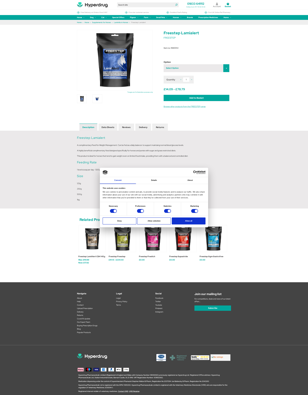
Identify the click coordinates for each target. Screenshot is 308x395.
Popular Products (84, 332)
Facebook (159, 298)
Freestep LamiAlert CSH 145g (91, 256)
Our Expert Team (83, 322)
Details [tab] (154, 180)
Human (176, 17)
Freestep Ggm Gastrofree (211, 256)
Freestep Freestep (117, 256)
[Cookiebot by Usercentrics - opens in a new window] (194, 172)
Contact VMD (123, 391)
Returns (160, 127)
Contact (80, 305)
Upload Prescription (85, 308)
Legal (118, 298)
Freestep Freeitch (147, 256)
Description (88, 127)
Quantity (170, 79)
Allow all (188, 221)
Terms (118, 305)
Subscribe (212, 308)
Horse (79, 17)
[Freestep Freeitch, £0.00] (152, 238)
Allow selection (154, 221)
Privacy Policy (121, 301)
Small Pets (160, 17)
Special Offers (118, 17)
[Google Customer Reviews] (220, 357)
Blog (79, 329)
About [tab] (190, 180)
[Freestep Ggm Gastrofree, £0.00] (213, 238)
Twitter (158, 301)
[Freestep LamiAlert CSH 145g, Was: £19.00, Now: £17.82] (92, 238)
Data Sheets (108, 127)
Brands (190, 17)
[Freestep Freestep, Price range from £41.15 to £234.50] (122, 238)
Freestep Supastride (178, 256)
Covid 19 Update (83, 319)
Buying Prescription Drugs (87, 325)
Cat (102, 17)
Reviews (126, 127)
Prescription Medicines (208, 17)
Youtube (158, 305)
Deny (119, 221)
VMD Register (134, 391)
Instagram (159, 312)
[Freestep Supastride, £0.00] (183, 238)
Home (226, 17)
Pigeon (133, 17)
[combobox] (148, 4)
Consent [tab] (118, 180)
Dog (91, 17)
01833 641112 (195, 4)
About (79, 298)
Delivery (143, 127)
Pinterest (158, 308)
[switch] (140, 211)
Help (79, 301)
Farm (146, 17)
